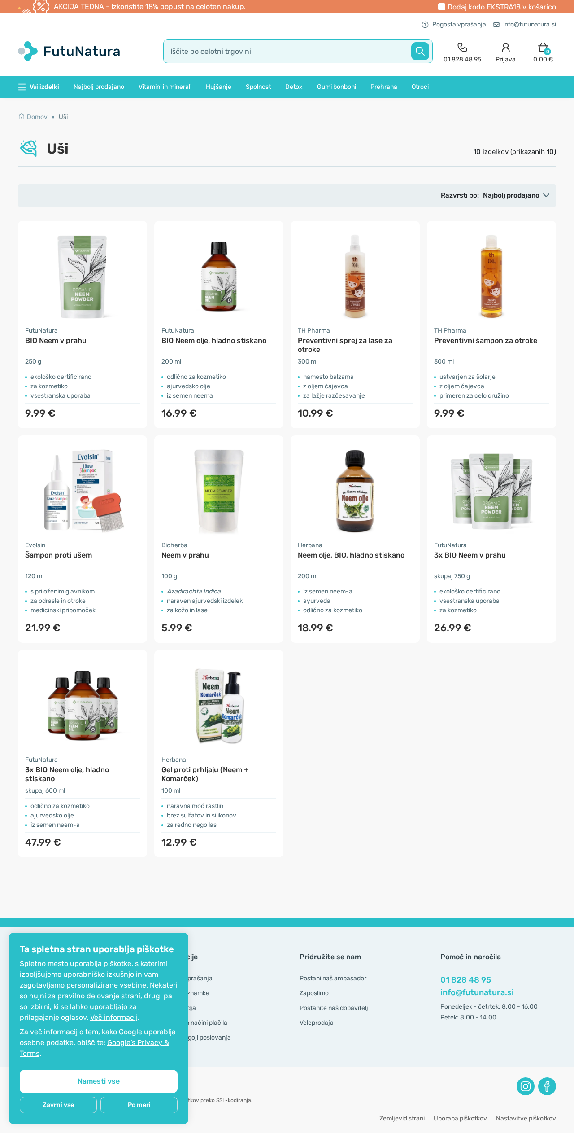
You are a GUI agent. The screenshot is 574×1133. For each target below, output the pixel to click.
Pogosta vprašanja (459, 24)
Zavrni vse (58, 1105)
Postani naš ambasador (333, 978)
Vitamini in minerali (165, 87)
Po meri (139, 1105)
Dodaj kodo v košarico (502, 7)
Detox (294, 87)
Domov (37, 117)
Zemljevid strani (402, 1118)
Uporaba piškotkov (460, 1118)
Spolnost (258, 87)
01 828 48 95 (465, 980)
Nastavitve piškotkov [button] (526, 1118)
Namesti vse (99, 1081)
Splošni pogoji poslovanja (195, 1037)
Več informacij (114, 1017)
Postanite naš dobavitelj (334, 1008)
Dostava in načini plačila (193, 1023)
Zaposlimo (314, 993)
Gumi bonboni (336, 87)
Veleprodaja (317, 1023)
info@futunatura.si (529, 24)
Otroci (420, 87)
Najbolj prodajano (99, 87)
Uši (63, 117)
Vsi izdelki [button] (44, 87)
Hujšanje (218, 87)
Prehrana (383, 87)
